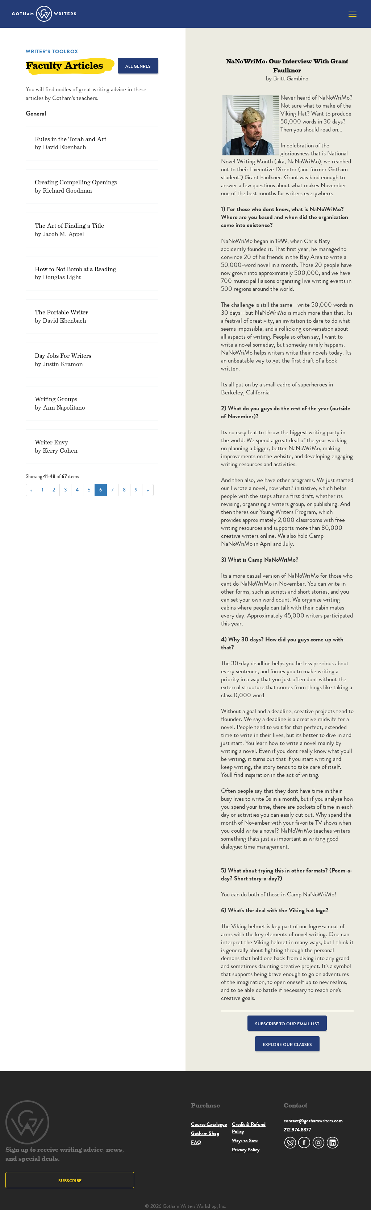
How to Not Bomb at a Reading (75, 269)
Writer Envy (51, 442)
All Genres (138, 66)
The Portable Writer (61, 312)
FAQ (196, 1142)
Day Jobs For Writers (63, 355)
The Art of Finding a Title (69, 225)
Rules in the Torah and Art (70, 139)
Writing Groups (56, 399)
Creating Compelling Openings (76, 182)
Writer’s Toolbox (52, 51)
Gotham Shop (205, 1133)
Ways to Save (245, 1140)
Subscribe (70, 1180)
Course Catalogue (209, 1124)
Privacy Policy (245, 1149)
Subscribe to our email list (287, 1024)
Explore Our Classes (287, 1044)
